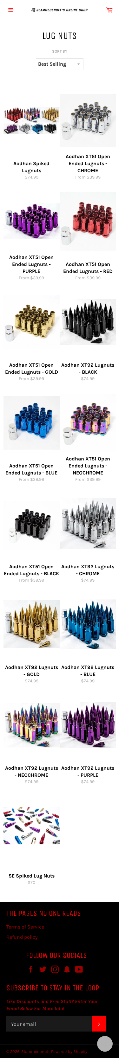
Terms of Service (25, 927)
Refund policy (21, 937)
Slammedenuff (35, 1051)
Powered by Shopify (69, 1051)
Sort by (59, 51)
